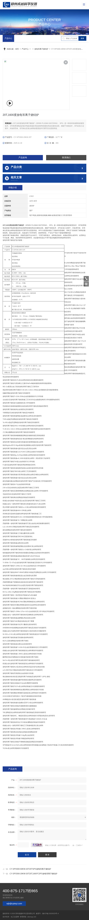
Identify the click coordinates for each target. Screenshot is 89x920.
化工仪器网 (15, 917)
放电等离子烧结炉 (41, 49)
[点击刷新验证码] (37, 845)
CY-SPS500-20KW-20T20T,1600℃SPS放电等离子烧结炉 (33, 874)
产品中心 (8, 38)
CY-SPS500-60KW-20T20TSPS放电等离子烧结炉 (30, 869)
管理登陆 (23, 917)
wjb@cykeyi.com (14, 903)
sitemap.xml (31, 917)
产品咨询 (23, 157)
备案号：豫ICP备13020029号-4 (47, 913)
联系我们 (66, 157)
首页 (17, 49)
